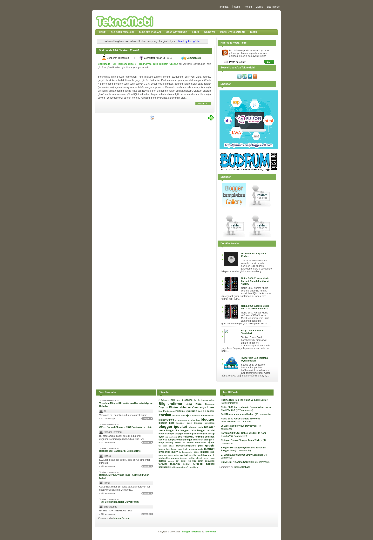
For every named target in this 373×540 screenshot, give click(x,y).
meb (212, 452)
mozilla (193, 455)
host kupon (172, 449)
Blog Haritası (273, 6)
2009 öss (176, 400)
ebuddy (170, 442)
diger (189, 439)
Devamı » (202, 103)
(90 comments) (246, 414)
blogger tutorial (205, 430)
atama (204, 415)
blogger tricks (188, 430)
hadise (162, 449)
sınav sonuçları (206, 461)
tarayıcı (164, 464)
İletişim (236, 6)
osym (206, 458)
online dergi (196, 458)
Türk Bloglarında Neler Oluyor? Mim (119, 502)
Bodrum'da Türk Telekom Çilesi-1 (117, 64)
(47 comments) (241, 427)
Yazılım (165, 415)
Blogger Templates (192, 531)
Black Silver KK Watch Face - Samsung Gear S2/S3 (124, 476)
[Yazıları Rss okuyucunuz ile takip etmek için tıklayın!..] (255, 78)
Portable (180, 411)
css (161, 439)
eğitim (211, 442)
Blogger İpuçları (150, 32)
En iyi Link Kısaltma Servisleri (252, 332)
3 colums (188, 400)
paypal (172, 461)
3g (196, 400)
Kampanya (199, 407)
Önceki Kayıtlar (211, 118)
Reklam (248, 6)
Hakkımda (223, 6)
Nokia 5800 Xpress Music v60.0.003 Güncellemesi (255, 307)
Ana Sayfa (152, 118)
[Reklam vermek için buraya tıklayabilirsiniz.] (260, 207)
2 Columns (165, 400)
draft (195, 439)
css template (170, 439)
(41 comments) (243, 449)
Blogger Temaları (122, 32)
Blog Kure (195, 403)
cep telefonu (186, 436)
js (180, 452)
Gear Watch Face (176, 32)
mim (177, 455)
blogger (207, 419)
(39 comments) (244, 456)
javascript (165, 452)
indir (186, 449)
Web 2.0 (202, 411)
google (209, 445)
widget (175, 467)
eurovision (201, 442)
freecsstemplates (187, 445)
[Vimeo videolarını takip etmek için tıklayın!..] (250, 78)
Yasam (210, 411)
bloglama (193, 433)
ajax (189, 415)
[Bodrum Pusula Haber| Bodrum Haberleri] (249, 170)
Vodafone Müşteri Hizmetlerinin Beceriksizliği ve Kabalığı (126, 405)
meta (161, 455)
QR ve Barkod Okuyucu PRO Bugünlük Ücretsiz (125, 427)
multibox (203, 455)
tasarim (176, 463)
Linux (195, 32)
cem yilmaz (204, 433)
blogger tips (173, 430)
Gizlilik (259, 6)
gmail (201, 446)
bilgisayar (164, 420)
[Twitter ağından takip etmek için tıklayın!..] (239, 78)
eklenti (191, 442)
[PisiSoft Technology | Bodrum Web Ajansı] (249, 148)
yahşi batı (193, 467)
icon (180, 449)
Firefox (174, 407)
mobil (184, 455)
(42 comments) (243, 442)
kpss (197, 452)
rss (190, 461)
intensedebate (196, 449)
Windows (209, 32)
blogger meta (196, 427)
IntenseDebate (121, 518)
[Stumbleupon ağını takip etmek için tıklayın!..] (244, 78)
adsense (176, 415)
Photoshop (169, 411)
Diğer (253, 32)
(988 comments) (244, 401)
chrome (200, 436)
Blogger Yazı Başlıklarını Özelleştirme (120, 451)
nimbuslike (165, 458)
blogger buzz (185, 423)
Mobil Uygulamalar (232, 32)
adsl (183, 415)
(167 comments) (246, 409)
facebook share (167, 446)
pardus (163, 460)
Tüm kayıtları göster (189, 41)
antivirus (196, 415)
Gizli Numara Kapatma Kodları (253, 255)
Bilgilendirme (172, 404)
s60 (195, 460)
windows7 (183, 467)
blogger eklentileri (204, 423)
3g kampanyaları (206, 400)
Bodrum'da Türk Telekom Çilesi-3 (119, 50)
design (182, 439)
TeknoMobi (210, 531)
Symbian (192, 410)
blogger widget (167, 433)
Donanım (209, 404)
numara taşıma (180, 458)
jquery (175, 452)
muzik (211, 455)
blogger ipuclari (174, 426)
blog (172, 419)
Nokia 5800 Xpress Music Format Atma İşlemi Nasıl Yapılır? (255, 281)
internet (209, 448)
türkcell (199, 463)
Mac (161, 411)
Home (102, 32)
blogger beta (167, 423)
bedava (210, 415)
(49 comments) (240, 420)
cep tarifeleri (171, 437)
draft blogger (205, 439)
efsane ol (181, 443)
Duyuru (164, 407)
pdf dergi (182, 461)
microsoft (169, 455)
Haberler (186, 407)
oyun (212, 458)
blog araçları (181, 420)
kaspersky (188, 452)
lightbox (205, 452)
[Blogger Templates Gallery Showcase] (234, 207)
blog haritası (194, 420)
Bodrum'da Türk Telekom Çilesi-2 (158, 64)
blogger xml (181, 433)
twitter (188, 464)
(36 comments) (245, 462)
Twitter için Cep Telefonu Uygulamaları (254, 359)
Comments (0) (194, 58)
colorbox (209, 436)
